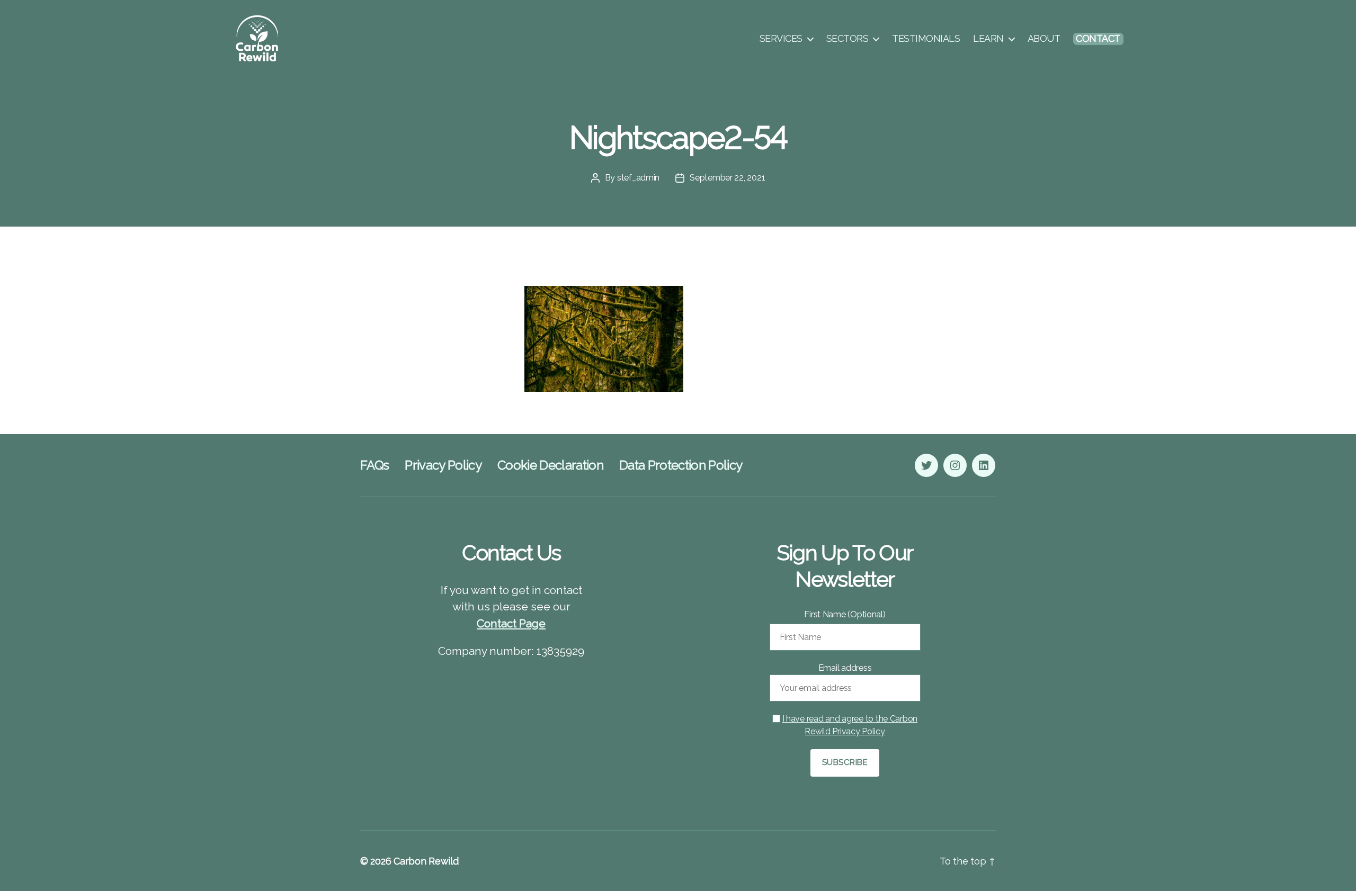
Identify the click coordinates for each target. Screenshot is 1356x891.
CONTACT (1098, 38)
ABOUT (1044, 38)
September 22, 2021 (727, 178)
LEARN (988, 38)
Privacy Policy (443, 465)
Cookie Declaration (550, 465)
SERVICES (781, 38)
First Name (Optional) (844, 614)
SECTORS (847, 38)
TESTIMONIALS (926, 38)
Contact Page (511, 623)
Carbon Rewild (426, 861)
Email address (845, 668)
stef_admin (638, 178)
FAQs (374, 465)
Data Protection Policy (680, 465)
